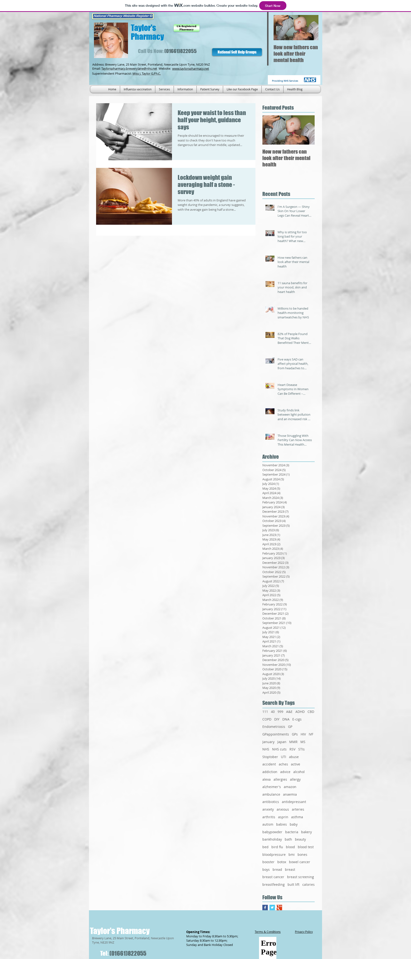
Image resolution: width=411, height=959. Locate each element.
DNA (285, 719)
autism (267, 824)
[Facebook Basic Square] (265, 907)
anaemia (290, 794)
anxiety (268, 809)
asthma (297, 817)
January (268, 742)
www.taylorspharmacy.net (190, 68)
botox (281, 862)
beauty (300, 839)
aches (283, 764)
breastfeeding (273, 884)
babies (281, 824)
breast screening (300, 877)
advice (285, 771)
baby (294, 824)
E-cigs (297, 719)
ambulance (271, 794)
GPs (295, 734)
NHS (265, 749)
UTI (283, 757)
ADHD (300, 711)
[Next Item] (311, 27)
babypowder (272, 832)
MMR (293, 742)
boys (266, 869)
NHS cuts (279, 749)
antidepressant (294, 801)
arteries (298, 809)
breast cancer (273, 877)
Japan (281, 742)
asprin (283, 817)
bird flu (277, 847)
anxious (283, 809)
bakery (306, 832)
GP (290, 726)
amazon (290, 786)
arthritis (268, 817)
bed (265, 847)
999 (280, 711)
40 (273, 711)
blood (290, 847)
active (295, 764)
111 (265, 711)
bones (302, 854)
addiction (269, 771)
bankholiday (272, 839)
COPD (266, 719)
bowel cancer (299, 862)
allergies (280, 779)
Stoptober (270, 757)
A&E (289, 711)
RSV (292, 749)
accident (269, 764)
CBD (311, 711)
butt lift (293, 884)
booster (268, 862)
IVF (311, 734)
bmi (292, 854)
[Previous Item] (281, 27)
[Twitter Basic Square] (272, 907)
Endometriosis (273, 726)
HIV (303, 734)
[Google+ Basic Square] (279, 907)
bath (288, 839)
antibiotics (270, 801)
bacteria (291, 832)
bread (277, 869)
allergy (295, 779)
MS (302, 742)
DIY (276, 719)
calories (308, 884)
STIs (301, 749)
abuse (294, 757)
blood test (306, 847)
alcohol (299, 771)
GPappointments (275, 734)
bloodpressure (274, 854)
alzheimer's (271, 786)
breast (290, 869)
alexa (266, 779)
